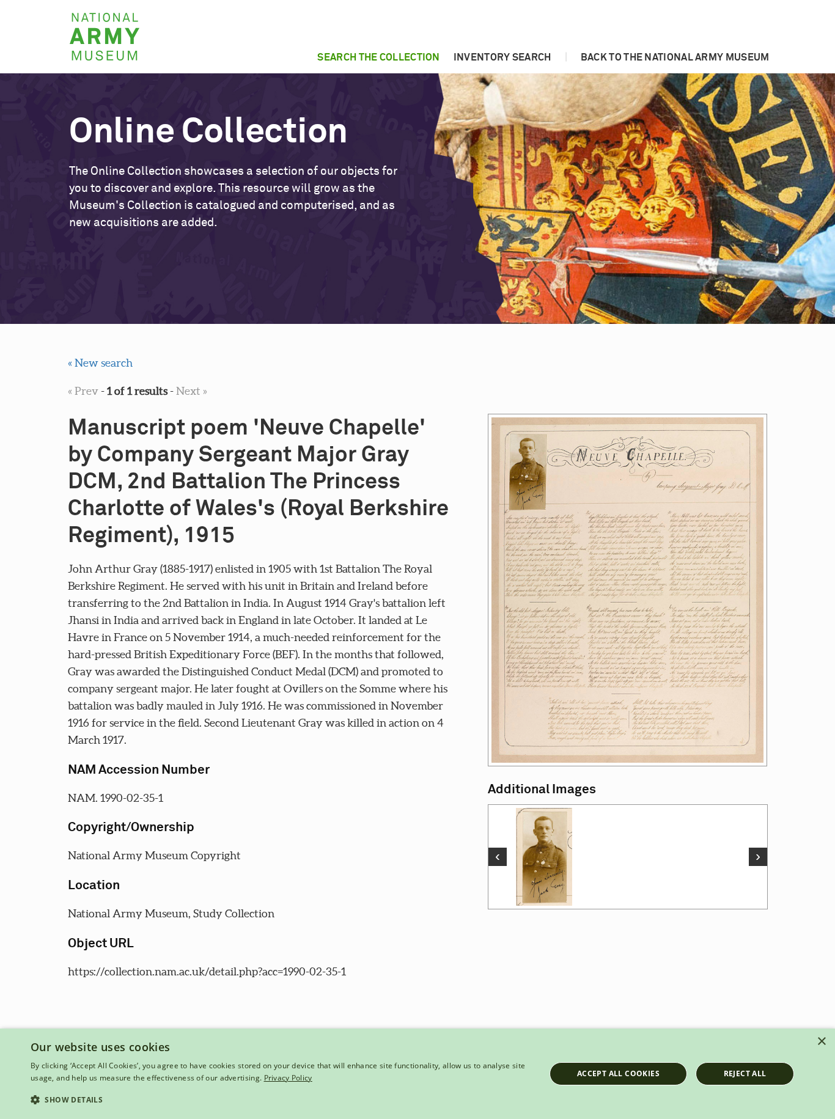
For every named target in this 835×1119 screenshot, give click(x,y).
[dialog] (417, 1074)
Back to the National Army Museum (675, 57)
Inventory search (502, 57)
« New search (100, 362)
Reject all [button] (745, 1073)
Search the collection (378, 57)
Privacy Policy (288, 1078)
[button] (280, 1100)
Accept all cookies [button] (618, 1073)
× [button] (821, 1041)
